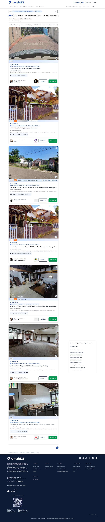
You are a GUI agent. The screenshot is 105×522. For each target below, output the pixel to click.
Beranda (10, 452)
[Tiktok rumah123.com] (96, 458)
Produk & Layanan (37, 469)
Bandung (27, 452)
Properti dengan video (30, 15)
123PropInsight (36, 479)
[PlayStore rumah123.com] (23, 510)
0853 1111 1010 (20, 481)
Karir (34, 474)
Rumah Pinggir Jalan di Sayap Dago (77, 365)
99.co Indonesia (76, 466)
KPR (46, 469)
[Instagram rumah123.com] (86, 458)
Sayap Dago (33, 452)
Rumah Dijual (15, 452)
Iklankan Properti (49, 466)
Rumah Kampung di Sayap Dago (76, 354)
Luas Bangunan (53, 15)
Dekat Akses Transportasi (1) (50, 24)
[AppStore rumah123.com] (12, 510)
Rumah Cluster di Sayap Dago (76, 370)
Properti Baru (20, 15)
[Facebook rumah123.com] (80, 458)
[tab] (82, 346)
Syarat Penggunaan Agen (62, 471)
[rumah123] (15, 459)
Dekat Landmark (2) (25, 24)
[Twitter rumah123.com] (83, 458)
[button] (31, 11)
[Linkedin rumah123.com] (92, 458)
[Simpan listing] (56, 29)
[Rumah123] (16, 2)
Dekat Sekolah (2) (36, 24)
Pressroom (35, 476)
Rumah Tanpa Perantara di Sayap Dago (77, 367)
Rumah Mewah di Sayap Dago (76, 359)
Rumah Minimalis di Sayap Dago (76, 349)
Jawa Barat (22, 452)
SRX (74, 471)
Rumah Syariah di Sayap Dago (76, 362)
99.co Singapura (76, 469)
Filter (11, 15)
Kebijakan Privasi (61, 466)
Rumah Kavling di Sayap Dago (76, 357)
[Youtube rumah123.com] (89, 458)
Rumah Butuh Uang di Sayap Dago (76, 352)
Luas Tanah (45, 15)
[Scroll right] (57, 24)
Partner (34, 471)
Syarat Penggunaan (61, 469)
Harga (39, 15)
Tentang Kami (36, 466)
